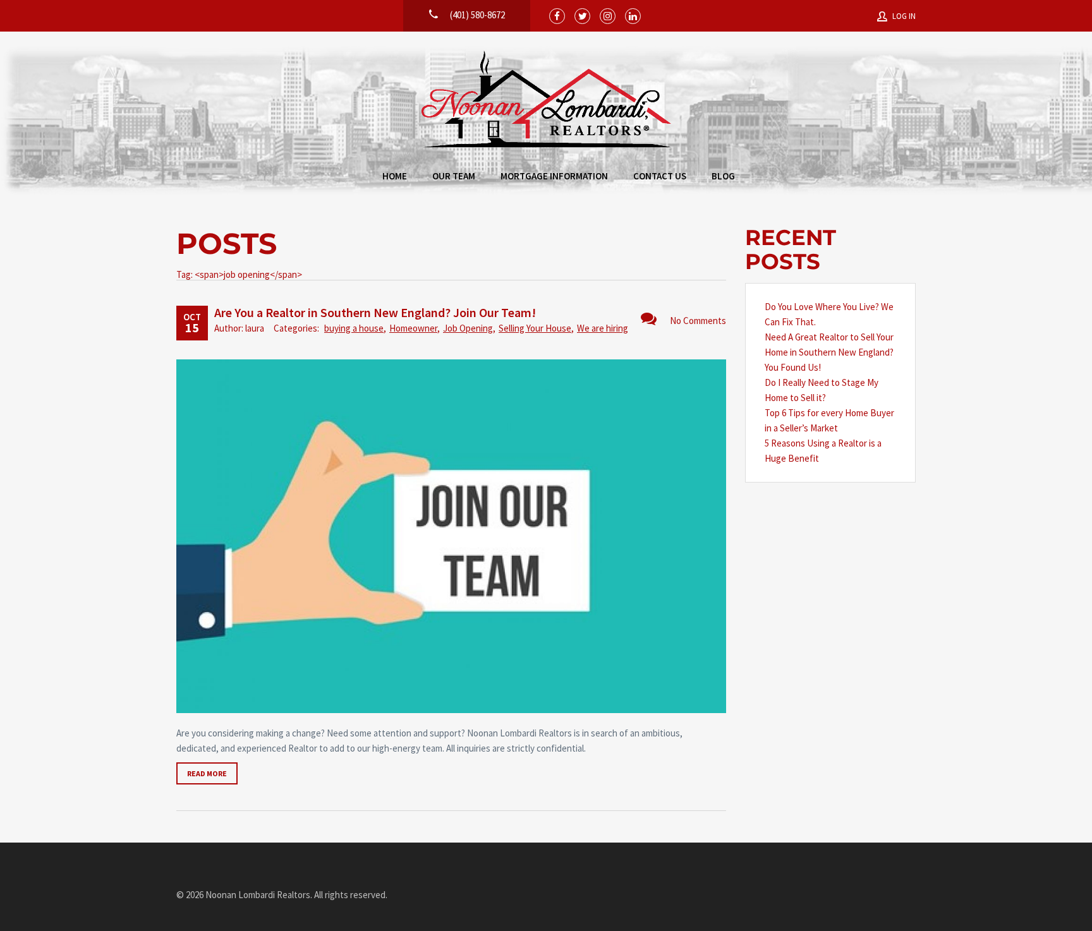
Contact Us (659, 176)
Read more (207, 773)
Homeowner (413, 328)
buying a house (354, 328)
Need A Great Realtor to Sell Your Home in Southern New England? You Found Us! (829, 352)
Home (394, 176)
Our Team (453, 176)
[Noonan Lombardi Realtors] (546, 100)
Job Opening (468, 328)
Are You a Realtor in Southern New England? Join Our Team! (375, 312)
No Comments (698, 321)
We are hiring (602, 328)
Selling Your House (535, 328)
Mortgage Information (554, 176)
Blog (723, 176)
